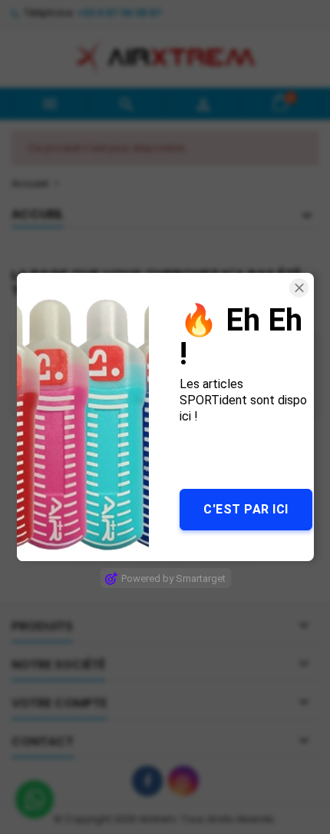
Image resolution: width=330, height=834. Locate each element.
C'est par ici (246, 509)
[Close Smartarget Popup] (299, 287)
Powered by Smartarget (173, 578)
